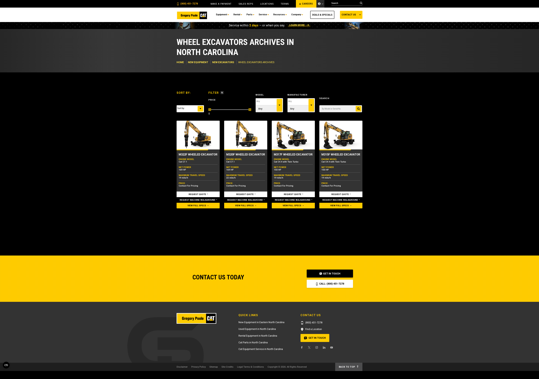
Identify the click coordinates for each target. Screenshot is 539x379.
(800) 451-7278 (189, 3)
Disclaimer (182, 367)
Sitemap (213, 367)
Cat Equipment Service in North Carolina (260, 349)
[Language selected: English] (320, 4)
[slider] (209, 109)
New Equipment (198, 62)
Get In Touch (331, 273)
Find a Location (313, 329)
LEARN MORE (297, 25)
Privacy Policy (198, 367)
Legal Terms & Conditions (250, 367)
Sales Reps (246, 4)
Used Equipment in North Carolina (257, 329)
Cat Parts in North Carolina (253, 342)
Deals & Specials (322, 14)
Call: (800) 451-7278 (331, 283)
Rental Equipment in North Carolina (257, 335)
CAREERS (307, 3)
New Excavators (223, 62)
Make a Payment (221, 4)
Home (180, 62)
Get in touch (317, 337)
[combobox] (190, 108)
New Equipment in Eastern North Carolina (261, 322)
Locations (267, 4)
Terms (285, 4)
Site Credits (227, 367)
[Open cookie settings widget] (6, 365)
